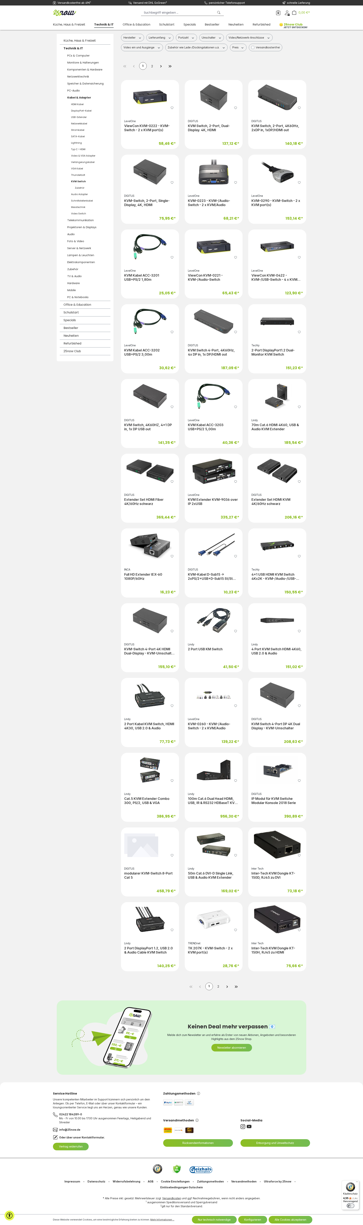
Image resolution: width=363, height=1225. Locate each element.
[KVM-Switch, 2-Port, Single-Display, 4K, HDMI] (150, 172)
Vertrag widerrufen (71, 1146)
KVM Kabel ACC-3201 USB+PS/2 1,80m (141, 277)
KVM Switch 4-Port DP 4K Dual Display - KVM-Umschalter (275, 726)
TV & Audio (74, 276)
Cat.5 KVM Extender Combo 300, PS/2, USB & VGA (146, 801)
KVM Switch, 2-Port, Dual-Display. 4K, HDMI (209, 128)
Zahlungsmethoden (179, 1093)
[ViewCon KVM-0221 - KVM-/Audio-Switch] (214, 247)
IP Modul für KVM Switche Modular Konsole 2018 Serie (273, 801)
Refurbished (72, 343)
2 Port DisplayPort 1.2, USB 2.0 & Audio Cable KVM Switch (148, 950)
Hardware (73, 283)
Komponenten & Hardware (84, 69)
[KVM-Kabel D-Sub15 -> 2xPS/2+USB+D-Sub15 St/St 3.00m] (214, 546)
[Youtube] (250, 1126)
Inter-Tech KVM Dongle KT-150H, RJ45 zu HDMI (273, 950)
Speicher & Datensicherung (85, 83)
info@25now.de (69, 1129)
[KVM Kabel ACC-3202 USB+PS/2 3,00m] (150, 321)
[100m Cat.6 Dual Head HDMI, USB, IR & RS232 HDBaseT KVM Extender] (214, 770)
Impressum (72, 1181)
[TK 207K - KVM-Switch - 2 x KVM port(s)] (214, 919)
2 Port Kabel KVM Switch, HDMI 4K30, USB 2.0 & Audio (149, 726)
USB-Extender (79, 117)
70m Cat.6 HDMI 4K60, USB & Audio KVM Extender (275, 427)
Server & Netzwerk (79, 248)
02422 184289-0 (70, 1114)
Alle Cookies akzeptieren (290, 1219)
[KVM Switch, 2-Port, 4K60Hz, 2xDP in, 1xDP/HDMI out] (277, 97)
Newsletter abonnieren (231, 1047)
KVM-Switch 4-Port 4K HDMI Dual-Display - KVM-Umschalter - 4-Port (149, 651)
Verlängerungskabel (83, 162)
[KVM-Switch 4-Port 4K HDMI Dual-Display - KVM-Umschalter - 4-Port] (150, 620)
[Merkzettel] (278, 12)
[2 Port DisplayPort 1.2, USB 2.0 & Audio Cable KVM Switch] (150, 919)
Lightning (76, 142)
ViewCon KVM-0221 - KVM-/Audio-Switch (205, 277)
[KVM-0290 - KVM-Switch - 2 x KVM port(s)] (277, 172)
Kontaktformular (93, 1137)
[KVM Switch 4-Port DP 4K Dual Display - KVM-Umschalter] (277, 695)
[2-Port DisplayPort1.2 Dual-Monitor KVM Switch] (277, 321)
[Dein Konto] (287, 12)
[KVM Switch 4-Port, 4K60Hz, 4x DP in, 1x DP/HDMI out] (214, 321)
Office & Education (77, 304)
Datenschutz (96, 1181)
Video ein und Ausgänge (139, 47)
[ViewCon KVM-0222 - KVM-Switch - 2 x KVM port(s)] (150, 97)
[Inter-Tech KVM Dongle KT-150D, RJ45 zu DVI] (277, 845)
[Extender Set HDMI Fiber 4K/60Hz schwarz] (150, 471)
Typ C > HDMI (78, 149)
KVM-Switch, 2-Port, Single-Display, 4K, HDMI (147, 203)
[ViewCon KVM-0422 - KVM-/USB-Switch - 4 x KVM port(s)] (277, 247)
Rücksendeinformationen (198, 1142)
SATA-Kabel (78, 136)
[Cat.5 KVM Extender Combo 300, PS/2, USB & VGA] (150, 770)
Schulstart (71, 312)
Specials (70, 320)
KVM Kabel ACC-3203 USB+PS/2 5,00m (205, 427)
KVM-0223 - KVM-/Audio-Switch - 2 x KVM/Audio (209, 203)
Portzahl (183, 37)
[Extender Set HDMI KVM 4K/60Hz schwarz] (277, 471)
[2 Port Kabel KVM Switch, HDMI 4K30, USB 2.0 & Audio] (150, 695)
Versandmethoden (178, 1120)
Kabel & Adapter (79, 97)
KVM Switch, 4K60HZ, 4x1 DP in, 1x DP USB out (148, 427)
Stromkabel (77, 130)
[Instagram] (243, 1126)
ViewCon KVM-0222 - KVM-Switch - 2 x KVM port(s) (147, 128)
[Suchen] (219, 12)
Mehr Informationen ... (162, 1219)
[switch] (350, 1205)
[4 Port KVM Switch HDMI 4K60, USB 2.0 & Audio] (277, 620)
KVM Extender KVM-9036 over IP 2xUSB (213, 502)
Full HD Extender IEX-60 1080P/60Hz (143, 576)
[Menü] (357, 1182)
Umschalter (209, 37)
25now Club (72, 351)
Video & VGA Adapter (83, 155)
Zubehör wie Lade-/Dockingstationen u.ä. (194, 47)
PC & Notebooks (77, 297)
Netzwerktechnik (78, 76)
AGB (151, 1181)
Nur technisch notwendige (214, 1219)
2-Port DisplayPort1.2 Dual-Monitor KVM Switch (273, 352)
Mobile (71, 290)
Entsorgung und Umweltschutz (275, 1142)
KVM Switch (78, 181)
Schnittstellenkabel (82, 200)
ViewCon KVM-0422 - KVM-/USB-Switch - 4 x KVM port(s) (274, 277)
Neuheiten (71, 335)
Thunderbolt (78, 175)
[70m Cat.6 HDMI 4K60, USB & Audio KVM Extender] (277, 396)
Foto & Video (75, 241)
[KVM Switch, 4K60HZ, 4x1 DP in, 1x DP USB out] (150, 396)
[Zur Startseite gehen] (72, 12)
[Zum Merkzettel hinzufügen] (172, 107)
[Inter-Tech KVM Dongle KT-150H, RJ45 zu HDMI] (277, 919)
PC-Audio (73, 90)
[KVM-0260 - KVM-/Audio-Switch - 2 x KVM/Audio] (214, 695)
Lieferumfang (157, 37)
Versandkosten (171, 1198)
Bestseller (71, 328)
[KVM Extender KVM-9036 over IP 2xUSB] (214, 471)
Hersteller (129, 37)
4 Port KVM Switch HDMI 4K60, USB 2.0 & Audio (276, 651)
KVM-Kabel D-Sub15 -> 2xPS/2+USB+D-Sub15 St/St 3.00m (210, 576)
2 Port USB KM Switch (205, 649)
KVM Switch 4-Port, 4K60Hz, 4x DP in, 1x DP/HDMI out (211, 352)
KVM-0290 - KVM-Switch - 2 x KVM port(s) (275, 203)
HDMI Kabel (77, 104)
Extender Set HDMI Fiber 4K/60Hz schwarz (144, 502)
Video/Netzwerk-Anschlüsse (247, 37)
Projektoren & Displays (81, 227)
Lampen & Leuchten (80, 255)
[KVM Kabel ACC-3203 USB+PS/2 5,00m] (214, 396)
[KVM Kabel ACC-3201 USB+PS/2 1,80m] (150, 247)
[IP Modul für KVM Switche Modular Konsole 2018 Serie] (277, 770)
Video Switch (78, 213)
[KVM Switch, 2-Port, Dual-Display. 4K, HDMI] (214, 97)
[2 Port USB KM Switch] (214, 620)
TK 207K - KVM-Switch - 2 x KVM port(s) (210, 950)
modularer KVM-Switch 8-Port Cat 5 (148, 875)
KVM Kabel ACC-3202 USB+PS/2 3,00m (142, 352)
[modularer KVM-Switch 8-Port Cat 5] (150, 845)
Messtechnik (78, 207)
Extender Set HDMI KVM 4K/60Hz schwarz (270, 502)
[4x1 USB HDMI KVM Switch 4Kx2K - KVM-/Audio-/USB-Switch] (277, 546)
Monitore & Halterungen (83, 62)
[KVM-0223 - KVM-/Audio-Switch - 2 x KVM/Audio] (214, 172)
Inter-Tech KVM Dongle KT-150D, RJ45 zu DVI (273, 875)
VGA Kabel (77, 168)
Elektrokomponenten (81, 262)
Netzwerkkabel (79, 123)
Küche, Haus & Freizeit (80, 40)
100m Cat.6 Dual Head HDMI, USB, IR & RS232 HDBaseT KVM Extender (213, 801)
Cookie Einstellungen (175, 1181)
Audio (71, 234)
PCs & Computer (78, 55)
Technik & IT (73, 48)
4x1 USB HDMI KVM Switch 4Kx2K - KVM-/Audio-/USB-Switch (273, 576)
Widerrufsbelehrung (126, 1181)
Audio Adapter (79, 194)
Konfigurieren (252, 1219)
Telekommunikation (80, 220)
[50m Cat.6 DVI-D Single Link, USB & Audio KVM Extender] (214, 845)
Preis (235, 47)
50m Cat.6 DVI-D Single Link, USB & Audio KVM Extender (210, 875)
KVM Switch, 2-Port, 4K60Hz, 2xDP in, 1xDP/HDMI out (275, 128)
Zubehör (79, 187)
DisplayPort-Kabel (81, 110)
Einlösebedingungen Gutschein (181, 1187)
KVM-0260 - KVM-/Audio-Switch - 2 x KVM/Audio (209, 726)
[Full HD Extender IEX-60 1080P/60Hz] (150, 546)
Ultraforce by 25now (277, 1181)
